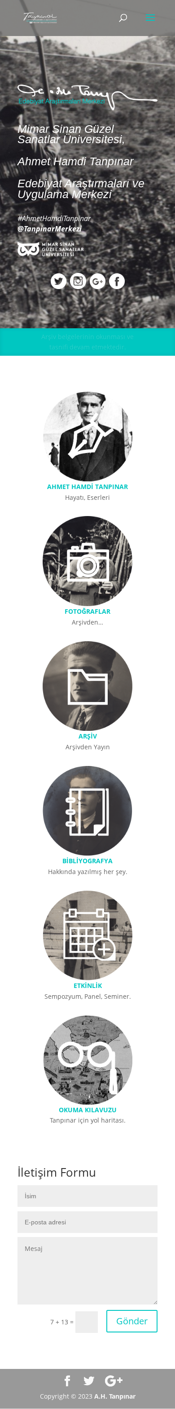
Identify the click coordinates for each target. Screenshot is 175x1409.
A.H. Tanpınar (115, 1396)
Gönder (132, 1321)
